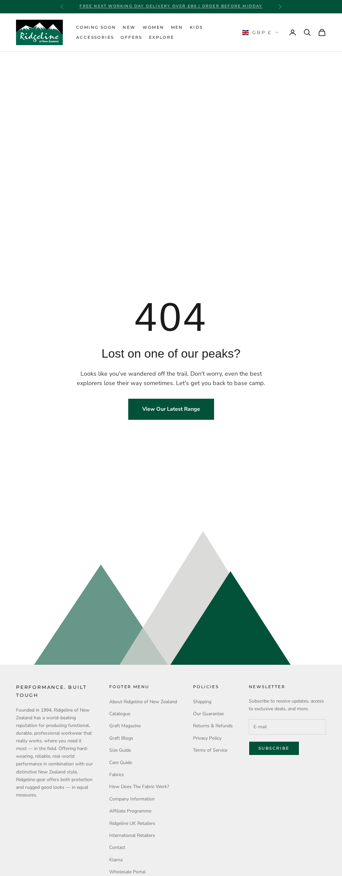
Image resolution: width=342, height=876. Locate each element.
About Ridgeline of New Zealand (143, 702)
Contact (117, 847)
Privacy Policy (207, 738)
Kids (196, 27)
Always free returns (171, 6)
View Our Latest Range (171, 409)
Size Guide (120, 750)
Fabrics (116, 774)
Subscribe (274, 748)
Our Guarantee (208, 714)
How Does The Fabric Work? (139, 786)
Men (177, 27)
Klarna (116, 860)
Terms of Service (210, 750)
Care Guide (120, 762)
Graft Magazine (125, 726)
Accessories (95, 37)
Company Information (132, 799)
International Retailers (132, 835)
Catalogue (119, 714)
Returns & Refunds (213, 726)
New (129, 27)
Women (153, 27)
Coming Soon (96, 27)
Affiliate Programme (130, 811)
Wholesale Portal (127, 872)
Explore (161, 37)
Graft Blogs (121, 738)
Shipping (202, 702)
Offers (131, 37)
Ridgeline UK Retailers (132, 823)
